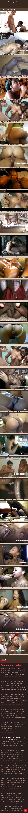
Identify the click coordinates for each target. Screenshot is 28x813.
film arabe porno (6, 677)
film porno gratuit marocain (15, 698)
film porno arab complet (18, 681)
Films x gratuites (12, 780)
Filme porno (14, 778)
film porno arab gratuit (8, 683)
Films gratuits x (12, 769)
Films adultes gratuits (18, 784)
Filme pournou (5, 778)
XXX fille (14, 771)
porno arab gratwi (12, 728)
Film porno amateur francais (15, 782)
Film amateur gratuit (13, 765)
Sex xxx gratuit (5, 784)
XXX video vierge (12, 773)
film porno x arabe (13, 702)
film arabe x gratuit (13, 679)
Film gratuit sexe (18, 745)
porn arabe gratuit (7, 726)
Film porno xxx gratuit (8, 763)
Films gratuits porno (18, 743)
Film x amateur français (14, 799)
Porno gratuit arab (16, 801)
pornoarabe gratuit (7, 730)
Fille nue (23, 765)
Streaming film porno (7, 808)
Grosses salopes (6, 804)
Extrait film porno (17, 810)
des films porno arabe (12, 672)
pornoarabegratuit (7, 733)
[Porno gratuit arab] (25, 810)
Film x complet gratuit (8, 748)
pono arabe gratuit (7, 724)
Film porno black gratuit (15, 761)
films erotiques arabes (18, 717)
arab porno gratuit (7, 668)
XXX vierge (7, 771)
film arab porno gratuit (17, 674)
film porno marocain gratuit (9, 700)
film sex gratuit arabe (17, 709)
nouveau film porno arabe (17, 722)
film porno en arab (16, 689)
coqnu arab (17, 670)
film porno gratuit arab (12, 694)
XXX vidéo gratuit (17, 804)
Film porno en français (13, 750)
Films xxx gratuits (6, 745)
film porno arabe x (12, 687)
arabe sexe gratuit (6, 670)
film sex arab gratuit (11, 707)
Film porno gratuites (7, 767)
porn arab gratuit (19, 724)
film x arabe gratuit (11, 713)
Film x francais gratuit (8, 741)
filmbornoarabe (5, 717)
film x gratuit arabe (16, 715)
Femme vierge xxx (11, 776)
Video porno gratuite (13, 756)
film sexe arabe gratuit (8, 711)
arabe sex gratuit (19, 668)
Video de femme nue (15, 752)
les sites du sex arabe (7, 720)
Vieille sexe (10, 754)
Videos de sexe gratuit (7, 786)
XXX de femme (21, 776)
